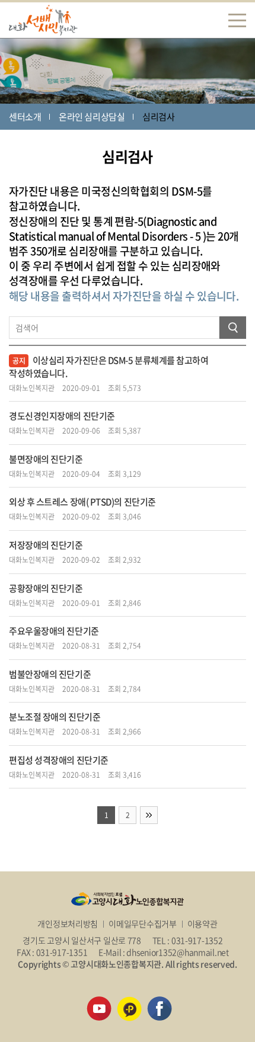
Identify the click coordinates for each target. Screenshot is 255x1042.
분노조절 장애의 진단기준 (54, 716)
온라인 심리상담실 (92, 116)
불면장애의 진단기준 (46, 459)
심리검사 (158, 116)
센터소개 (25, 116)
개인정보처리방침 (67, 923)
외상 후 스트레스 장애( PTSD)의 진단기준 (82, 501)
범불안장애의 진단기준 (50, 674)
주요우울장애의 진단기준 (54, 630)
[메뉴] (237, 20)
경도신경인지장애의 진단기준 (62, 415)
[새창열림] (99, 1002)
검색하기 (232, 327)
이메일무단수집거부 (142, 923)
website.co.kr (145, 976)
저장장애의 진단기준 (46, 545)
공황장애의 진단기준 (46, 588)
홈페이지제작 (97, 976)
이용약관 (202, 923)
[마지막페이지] (149, 815)
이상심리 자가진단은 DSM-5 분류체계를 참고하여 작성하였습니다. (109, 367)
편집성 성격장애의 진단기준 (59, 760)
